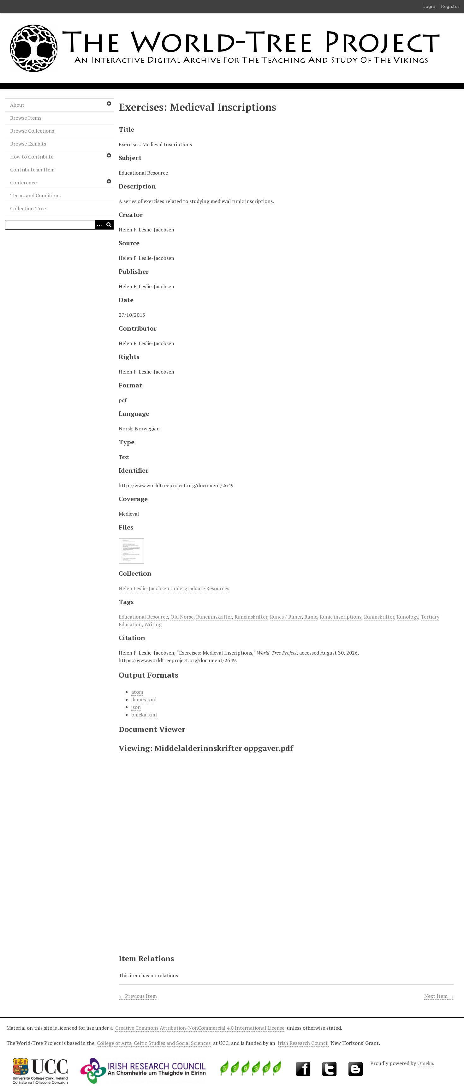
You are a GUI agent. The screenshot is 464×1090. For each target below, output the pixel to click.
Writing (153, 624)
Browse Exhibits (28, 143)
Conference (23, 182)
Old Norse (181, 616)
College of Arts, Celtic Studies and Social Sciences (154, 1042)
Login (429, 6)
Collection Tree (28, 208)
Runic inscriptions (340, 616)
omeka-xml (144, 714)
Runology (407, 616)
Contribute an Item (32, 169)
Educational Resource (143, 616)
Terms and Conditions (35, 195)
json (136, 707)
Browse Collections (32, 130)
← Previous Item (138, 995)
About (17, 104)
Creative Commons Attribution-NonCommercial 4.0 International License (199, 1027)
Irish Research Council (303, 1042)
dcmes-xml (144, 699)
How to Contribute (31, 156)
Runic (310, 616)
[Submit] (109, 225)
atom (137, 691)
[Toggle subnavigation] (109, 104)
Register (450, 6)
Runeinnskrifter (214, 616)
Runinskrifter (379, 616)
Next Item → (439, 995)
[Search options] (99, 225)
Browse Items (25, 117)
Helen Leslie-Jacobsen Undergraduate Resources (174, 588)
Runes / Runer (286, 616)
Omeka (425, 1063)
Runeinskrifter (251, 616)
